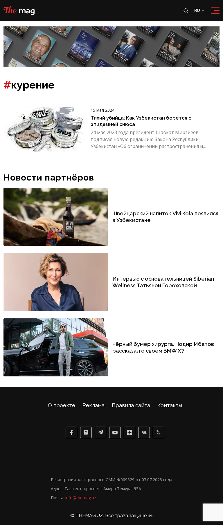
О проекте (61, 405)
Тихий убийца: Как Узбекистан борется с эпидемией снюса (141, 121)
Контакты (169, 405)
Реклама (93, 405)
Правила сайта (131, 405)
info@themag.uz (80, 497)
